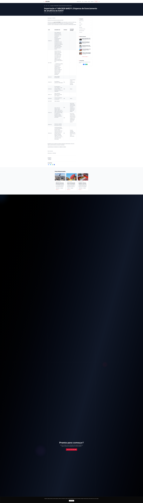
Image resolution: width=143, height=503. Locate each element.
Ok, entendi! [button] (71, 500)
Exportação (92, 1)
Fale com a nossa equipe (71, 449)
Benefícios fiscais (79, 1)
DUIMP (89, 1)
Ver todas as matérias (85, 56)
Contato (96, 1)
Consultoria (85, 1)
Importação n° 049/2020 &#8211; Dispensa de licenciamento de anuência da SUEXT (61, 5)
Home (46, 5)
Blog (48, 5)
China (82, 1)
